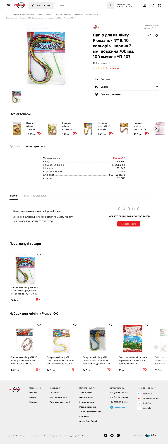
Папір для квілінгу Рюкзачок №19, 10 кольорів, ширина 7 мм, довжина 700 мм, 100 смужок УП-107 (25, 292)
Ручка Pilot (84, 416)
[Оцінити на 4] (133, 208)
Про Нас (33, 393)
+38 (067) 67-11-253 (125, 6)
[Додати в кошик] (39, 133)
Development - (139, 436)
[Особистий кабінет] (145, 5)
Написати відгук (128, 224)
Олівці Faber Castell (88, 421)
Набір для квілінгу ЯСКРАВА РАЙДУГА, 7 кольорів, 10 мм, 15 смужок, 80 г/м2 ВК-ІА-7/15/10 (33, 132)
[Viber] (118, 436)
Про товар (15, 146)
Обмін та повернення (111, 94)
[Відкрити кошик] (159, 5)
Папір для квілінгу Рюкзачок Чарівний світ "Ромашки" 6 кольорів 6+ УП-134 (133, 360)
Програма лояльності (60, 402)
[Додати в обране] (156, 35)
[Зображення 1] (16, 96)
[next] (156, 128)
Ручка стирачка (86, 402)
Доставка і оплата (58, 397)
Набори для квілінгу (63, 14)
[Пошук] (110, 5)
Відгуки (13, 195)
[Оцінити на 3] (129, 208)
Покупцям (54, 393)
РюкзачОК (119, 158)
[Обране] (152, 5)
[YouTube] (112, 436)
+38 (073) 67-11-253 (119, 402)
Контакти (33, 402)
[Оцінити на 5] (138, 208)
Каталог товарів (43, 5)
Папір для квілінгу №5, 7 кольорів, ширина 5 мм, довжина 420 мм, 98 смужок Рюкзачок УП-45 (105, 132)
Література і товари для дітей (23, 14)
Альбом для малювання (90, 412)
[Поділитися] (149, 35)
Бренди (32, 397)
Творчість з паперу (45, 14)
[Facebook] (105, 436)
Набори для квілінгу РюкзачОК (86, 14)
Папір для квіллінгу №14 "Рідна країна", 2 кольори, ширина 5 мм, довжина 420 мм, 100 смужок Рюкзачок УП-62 (96, 363)
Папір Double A (86, 397)
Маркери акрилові (87, 407)
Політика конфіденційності (52, 436)
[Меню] (8, 5)
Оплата (104, 86)
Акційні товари (86, 393)
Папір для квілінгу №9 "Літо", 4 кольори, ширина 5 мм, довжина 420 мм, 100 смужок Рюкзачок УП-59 (60, 362)
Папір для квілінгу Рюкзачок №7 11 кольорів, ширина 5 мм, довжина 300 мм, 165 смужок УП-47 (141, 134)
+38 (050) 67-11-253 (119, 397)
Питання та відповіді (34, 195)
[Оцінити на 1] (119, 208)
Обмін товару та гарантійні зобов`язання (77, 436)
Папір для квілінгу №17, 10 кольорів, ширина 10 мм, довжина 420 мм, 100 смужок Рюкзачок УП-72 (24, 362)
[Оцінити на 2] (124, 208)
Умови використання (34, 436)
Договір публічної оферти (17, 436)
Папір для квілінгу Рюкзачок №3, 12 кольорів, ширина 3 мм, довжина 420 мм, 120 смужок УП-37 (69, 134)
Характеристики (35, 146)
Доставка (105, 79)
